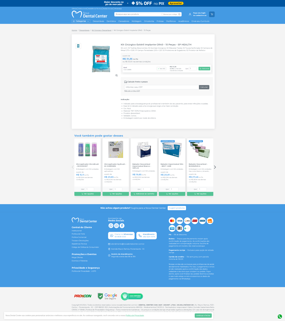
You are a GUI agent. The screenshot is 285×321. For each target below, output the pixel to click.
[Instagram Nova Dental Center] (116, 225)
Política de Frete (78, 234)
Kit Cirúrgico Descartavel (101, 30)
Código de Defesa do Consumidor (85, 247)
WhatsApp (118, 8)
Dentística (111, 21)
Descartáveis (98, 21)
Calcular (204, 87)
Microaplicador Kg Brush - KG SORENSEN (115, 165)
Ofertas (74, 8)
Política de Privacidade (135, 315)
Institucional (82, 8)
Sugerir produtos (177, 208)
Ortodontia (149, 21)
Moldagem (136, 21)
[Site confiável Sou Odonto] (132, 296)
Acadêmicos (183, 21)
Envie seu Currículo (200, 21)
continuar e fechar (203, 315)
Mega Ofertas (77, 258)
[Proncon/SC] (83, 296)
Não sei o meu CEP (132, 91)
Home (74, 30)
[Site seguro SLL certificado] (107, 296)
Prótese (160, 21)
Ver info (162, 68)
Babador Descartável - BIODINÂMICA (198, 165)
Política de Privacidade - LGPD (84, 271)
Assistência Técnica (95, 8)
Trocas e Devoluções (80, 241)
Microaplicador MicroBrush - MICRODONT (87, 165)
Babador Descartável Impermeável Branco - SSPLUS (141, 166)
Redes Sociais (108, 8)
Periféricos (171, 21)
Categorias (81, 21)
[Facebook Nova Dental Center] (122, 225)
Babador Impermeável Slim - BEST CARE (172, 165)
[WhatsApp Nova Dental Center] (111, 225)
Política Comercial (79, 237)
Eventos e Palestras (80, 261)
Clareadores (123, 21)
